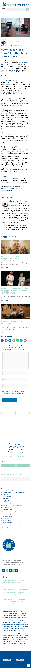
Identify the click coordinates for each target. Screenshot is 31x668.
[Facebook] (26, 201)
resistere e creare (16, 630)
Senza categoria (7, 522)
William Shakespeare (20, 645)
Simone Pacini (15, 201)
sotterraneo (10, 635)
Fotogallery (5, 500)
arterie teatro (6, 615)
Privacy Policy (7, 659)
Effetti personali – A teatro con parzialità (13, 492)
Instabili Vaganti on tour (9, 501)
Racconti (5, 518)
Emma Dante (15, 619)
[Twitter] (28, 201)
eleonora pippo (6, 619)
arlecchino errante (7, 613)
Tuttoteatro (22, 643)
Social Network (6, 526)
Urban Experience (8, 645)
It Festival (5, 626)
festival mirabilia (16, 620)
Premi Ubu (9, 628)
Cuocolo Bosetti (13, 617)
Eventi (4, 494)
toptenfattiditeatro (13, 643)
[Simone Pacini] (5, 204)
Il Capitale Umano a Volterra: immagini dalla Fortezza (12, 258)
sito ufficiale (16, 70)
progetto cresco (18, 628)
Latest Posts (9, 197)
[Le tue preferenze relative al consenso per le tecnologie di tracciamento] (28, 665)
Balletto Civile (14, 615)
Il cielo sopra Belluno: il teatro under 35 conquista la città (15, 322)
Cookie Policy (20, 659)
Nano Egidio (5, 507)
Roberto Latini (24, 632)
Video (4, 527)
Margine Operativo (13, 626)
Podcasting (5, 514)
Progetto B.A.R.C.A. (7, 516)
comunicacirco (16, 45)
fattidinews (5, 496)
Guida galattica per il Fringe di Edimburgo (14, 622)
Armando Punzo (19, 613)
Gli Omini (24, 620)
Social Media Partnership (9, 524)
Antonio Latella (18, 611)
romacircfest (24, 45)
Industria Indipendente (21, 624)
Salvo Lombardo (7, 633)
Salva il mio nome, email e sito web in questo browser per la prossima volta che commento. (14, 393)
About (3, 197)
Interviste (5, 503)
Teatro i (21, 639)
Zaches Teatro (6, 647)
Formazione (5, 498)
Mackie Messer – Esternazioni (11, 505)
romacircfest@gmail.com (10, 188)
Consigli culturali (7, 490)
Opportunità (5, 45)
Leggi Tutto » (4, 267)
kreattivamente (24, 664)
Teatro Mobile (13, 641)
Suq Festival (18, 635)
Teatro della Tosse (13, 639)
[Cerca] (27, 9)
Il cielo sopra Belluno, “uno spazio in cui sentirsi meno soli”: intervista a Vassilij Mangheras (14, 290)
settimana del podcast (18, 633)
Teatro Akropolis (13, 637)
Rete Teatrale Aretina (13, 632)
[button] (3, 9)
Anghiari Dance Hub (8, 611)
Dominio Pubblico (23, 617)
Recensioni (5, 520)
